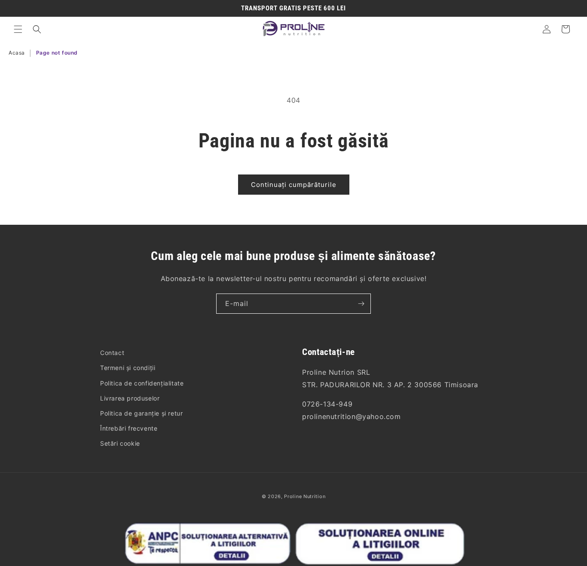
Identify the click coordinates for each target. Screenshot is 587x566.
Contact (112, 352)
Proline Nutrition (304, 496)
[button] (18, 29)
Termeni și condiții (127, 367)
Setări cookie (120, 443)
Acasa (17, 52)
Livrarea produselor (129, 397)
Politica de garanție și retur (141, 413)
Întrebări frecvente (128, 428)
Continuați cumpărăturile (293, 185)
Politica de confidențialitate (141, 382)
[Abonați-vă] (361, 304)
